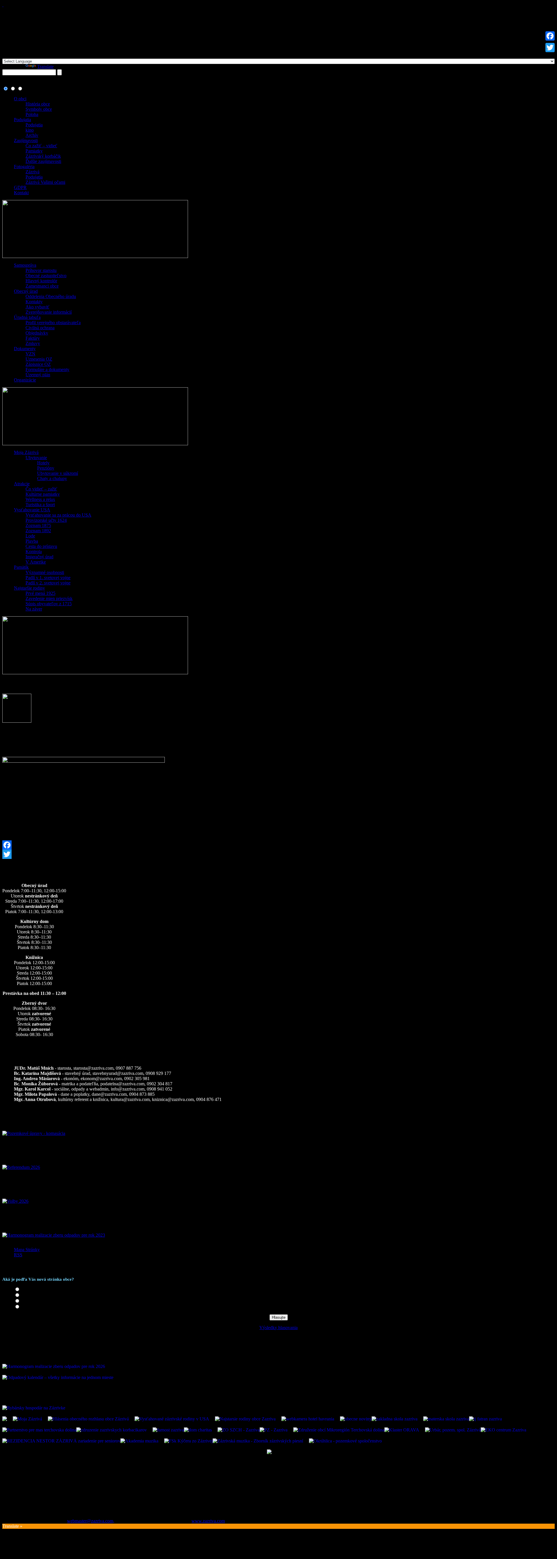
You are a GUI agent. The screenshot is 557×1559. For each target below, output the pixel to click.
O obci (20, 98)
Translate (45, 66)
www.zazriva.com (208, 1520)
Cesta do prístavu (41, 546)
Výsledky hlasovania (278, 1327)
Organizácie (25, 379)
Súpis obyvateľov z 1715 (49, 603)
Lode (30, 535)
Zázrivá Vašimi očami (45, 182)
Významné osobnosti (45, 572)
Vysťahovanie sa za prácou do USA (58, 515)
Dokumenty (25, 348)
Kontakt (21, 192)
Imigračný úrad (39, 556)
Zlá (24, 1306)
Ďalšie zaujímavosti (43, 161)
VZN (30, 353)
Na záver (34, 608)
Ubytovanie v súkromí (57, 473)
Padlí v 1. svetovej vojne (48, 577)
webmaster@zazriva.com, (90, 1520)
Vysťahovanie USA (32, 509)
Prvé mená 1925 (40, 593)
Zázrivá (32, 171)
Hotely (43, 462)
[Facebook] (278, 845)
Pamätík (21, 567)
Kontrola (34, 551)
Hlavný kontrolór (41, 280)
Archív (32, 135)
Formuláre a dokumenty (47, 369)
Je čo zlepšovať (35, 1301)
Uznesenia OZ (39, 359)
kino (30, 130)
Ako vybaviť (37, 306)
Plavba (32, 541)
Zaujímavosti (26, 140)
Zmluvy (33, 343)
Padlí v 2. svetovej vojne (48, 582)
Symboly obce (39, 109)
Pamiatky (34, 150)
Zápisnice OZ (38, 364)
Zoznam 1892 (38, 530)
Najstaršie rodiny (29, 588)
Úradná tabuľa (27, 317)
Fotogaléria (24, 166)
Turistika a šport (40, 504)
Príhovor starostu (41, 270)
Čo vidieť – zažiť (41, 488)
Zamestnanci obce (42, 286)
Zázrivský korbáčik (43, 156)
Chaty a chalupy (52, 478)
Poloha (32, 114)
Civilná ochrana (40, 327)
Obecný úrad (26, 291)
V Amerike (36, 561)
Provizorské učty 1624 (46, 520)
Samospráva (25, 265)
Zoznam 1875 (38, 525)
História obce (38, 103)
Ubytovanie (36, 457)
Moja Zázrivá (26, 452)
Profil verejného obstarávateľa (53, 322)
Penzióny (45, 468)
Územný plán (38, 374)
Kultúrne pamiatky (43, 494)
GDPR (20, 187)
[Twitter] (278, 854)
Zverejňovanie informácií (49, 312)
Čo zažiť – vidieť (41, 145)
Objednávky (37, 332)
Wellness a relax (40, 499)
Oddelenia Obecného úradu (51, 296)
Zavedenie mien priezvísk (49, 598)
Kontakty (34, 301)
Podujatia (22, 119)
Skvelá (27, 1289)
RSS (18, 1254)
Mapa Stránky (27, 1249)
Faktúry (33, 338)
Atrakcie (22, 483)
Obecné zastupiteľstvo (46, 275)
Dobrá (27, 1295)
